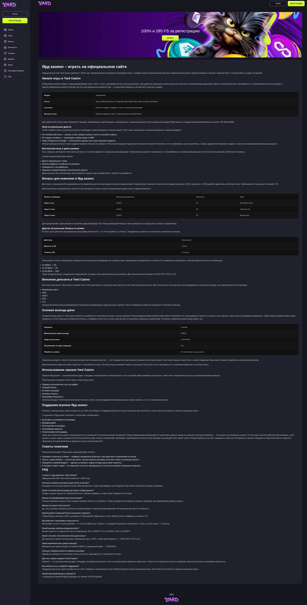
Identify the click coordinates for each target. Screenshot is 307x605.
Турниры (11, 53)
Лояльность (12, 47)
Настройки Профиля (16, 71)
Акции (10, 65)
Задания (11, 59)
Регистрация (15, 21)
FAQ (9, 77)
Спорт (10, 36)
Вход (15, 14)
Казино (10, 30)
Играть (170, 38)
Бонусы (11, 41)
